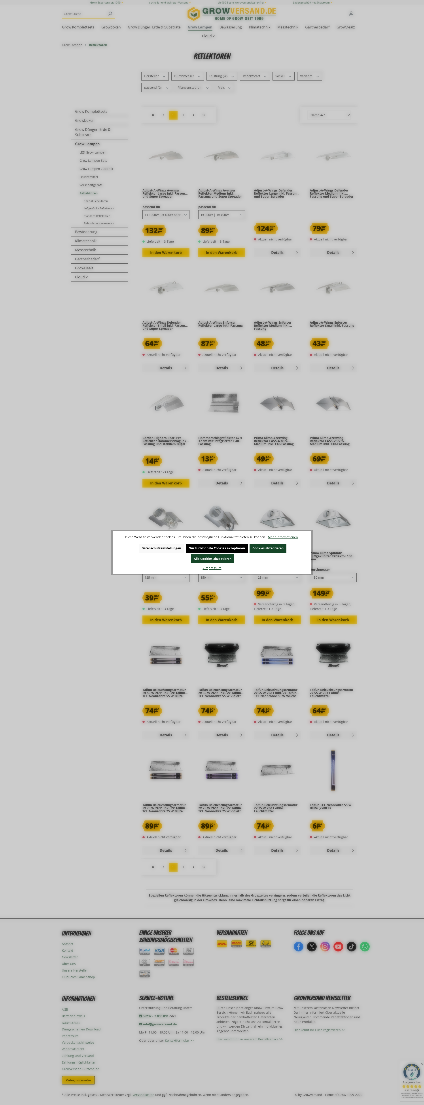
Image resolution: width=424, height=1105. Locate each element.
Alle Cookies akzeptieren (212, 559)
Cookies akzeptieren (268, 548)
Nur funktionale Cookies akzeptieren (217, 548)
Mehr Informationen (283, 537)
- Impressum (212, 568)
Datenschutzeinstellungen (161, 548)
